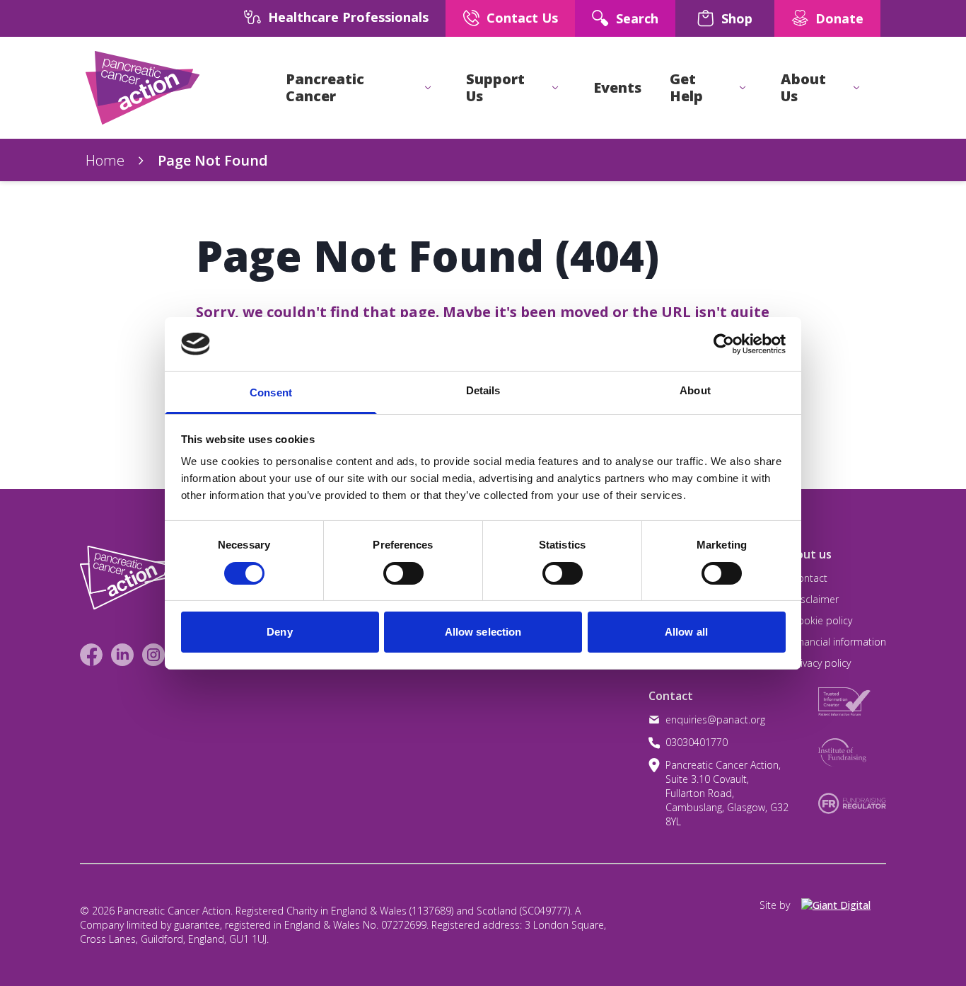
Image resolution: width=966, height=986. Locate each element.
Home (105, 160)
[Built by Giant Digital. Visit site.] (843, 905)
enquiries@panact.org (715, 719)
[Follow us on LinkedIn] (122, 654)
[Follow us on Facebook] (91, 654)
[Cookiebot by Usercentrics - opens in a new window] (724, 344)
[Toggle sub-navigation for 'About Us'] (856, 88)
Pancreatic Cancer (325, 88)
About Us (803, 88)
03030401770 (696, 742)
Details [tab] (483, 390)
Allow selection (483, 632)
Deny (279, 632)
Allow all (686, 632)
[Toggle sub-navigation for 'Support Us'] (555, 88)
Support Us (495, 88)
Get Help (686, 88)
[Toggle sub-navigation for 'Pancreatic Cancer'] (428, 88)
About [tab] (695, 390)
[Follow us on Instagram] (153, 654)
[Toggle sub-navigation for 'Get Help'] (742, 88)
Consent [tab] (271, 392)
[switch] (389, 567)
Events (617, 87)
